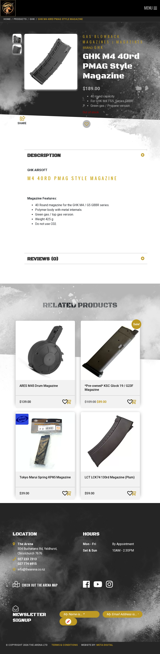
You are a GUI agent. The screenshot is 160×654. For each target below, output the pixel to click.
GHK (99, 47)
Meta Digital (104, 645)
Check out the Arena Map (40, 585)
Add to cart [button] (69, 401)
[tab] (85, 155)
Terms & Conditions (65, 645)
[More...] (21, 117)
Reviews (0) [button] (43, 259)
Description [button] (44, 155)
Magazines (130, 41)
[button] (84, 122)
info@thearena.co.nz (31, 569)
